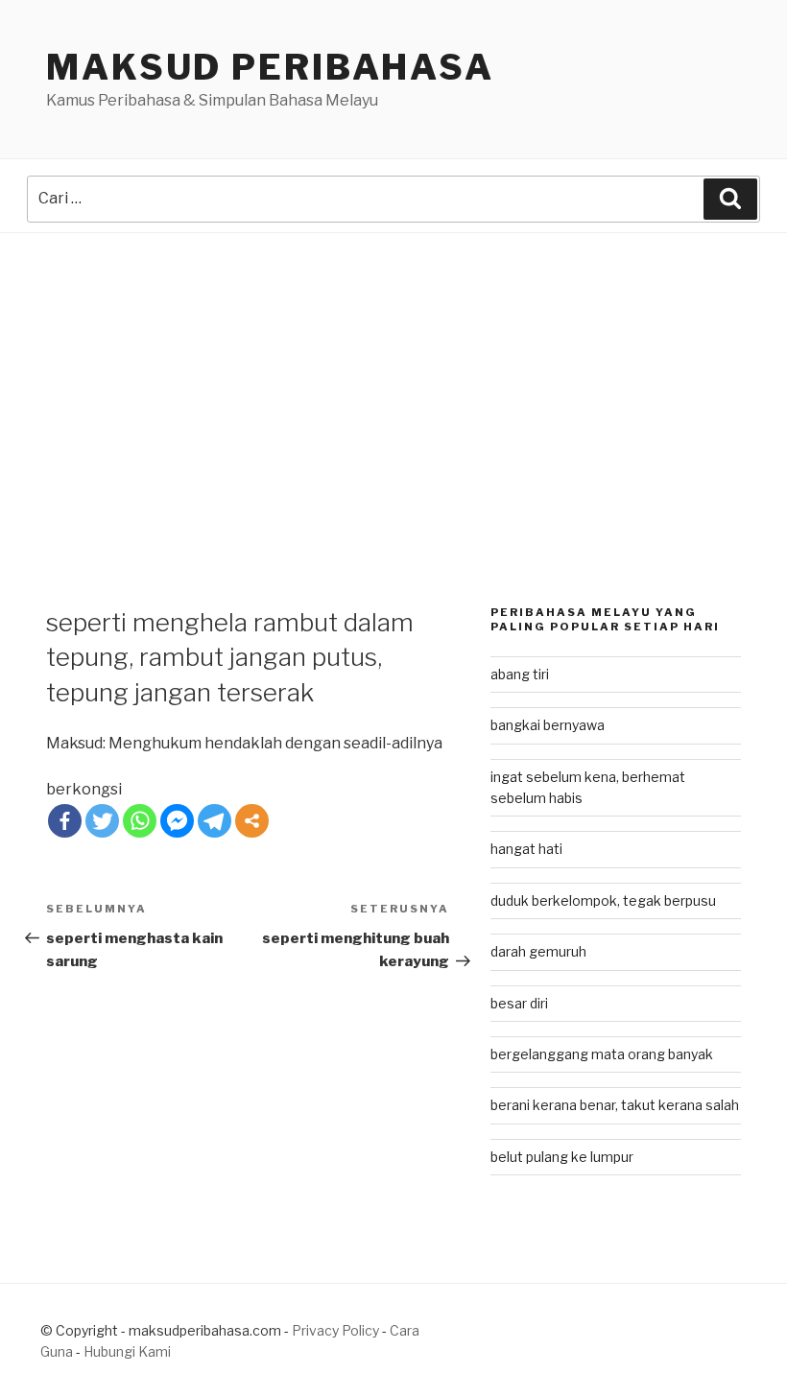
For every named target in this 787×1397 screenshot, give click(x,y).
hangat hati (526, 849)
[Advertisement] (393, 377)
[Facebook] (65, 821)
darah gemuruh (538, 951)
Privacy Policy (335, 1330)
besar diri (519, 1003)
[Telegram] (214, 821)
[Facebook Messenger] (177, 821)
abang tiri (519, 674)
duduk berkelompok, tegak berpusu (603, 900)
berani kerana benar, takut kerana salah (614, 1105)
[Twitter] (102, 821)
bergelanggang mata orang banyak (601, 1054)
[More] (252, 821)
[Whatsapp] (139, 821)
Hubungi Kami (127, 1351)
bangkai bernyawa (547, 725)
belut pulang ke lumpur (561, 1156)
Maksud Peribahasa (270, 67)
